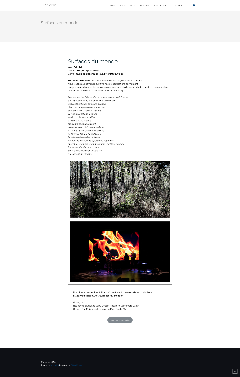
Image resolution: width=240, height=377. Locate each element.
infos (132, 5)
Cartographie (176, 5)
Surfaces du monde (93, 61)
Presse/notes (159, 5)
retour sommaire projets (120, 320)
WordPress (76, 365)
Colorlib (55, 365)
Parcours (144, 5)
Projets (122, 5)
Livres (111, 5)
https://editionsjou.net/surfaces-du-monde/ (98, 295)
